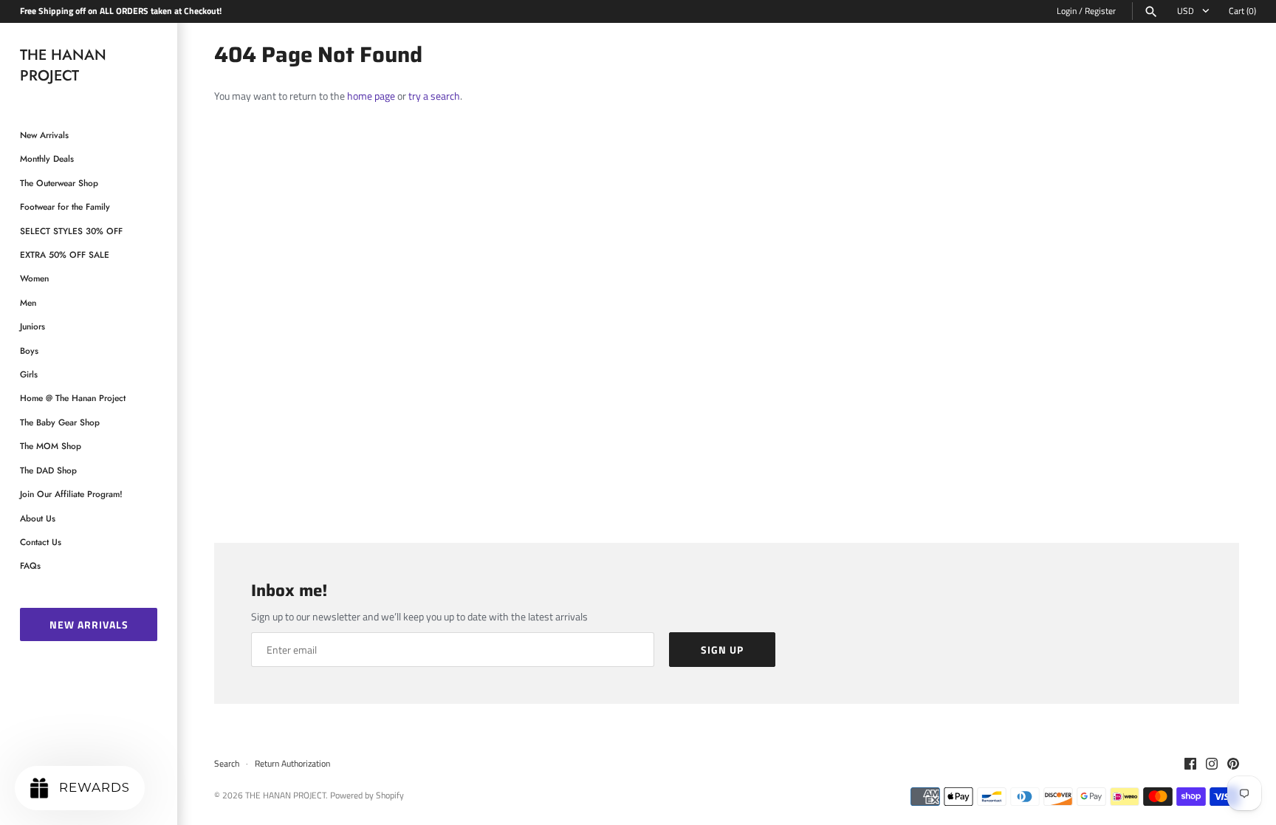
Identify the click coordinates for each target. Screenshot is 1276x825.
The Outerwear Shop (59, 183)
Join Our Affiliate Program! (71, 493)
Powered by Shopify (367, 795)
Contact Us (40, 541)
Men (28, 302)
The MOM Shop (50, 445)
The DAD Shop (48, 470)
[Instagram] (1212, 764)
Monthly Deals (47, 158)
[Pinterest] (1233, 764)
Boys (29, 350)
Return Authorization (292, 763)
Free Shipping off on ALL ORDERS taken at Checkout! (121, 11)
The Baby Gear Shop (60, 422)
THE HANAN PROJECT (285, 795)
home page (371, 95)
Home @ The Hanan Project (73, 397)
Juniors (32, 326)
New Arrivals (44, 135)
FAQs (30, 565)
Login (1067, 11)
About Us (37, 518)
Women (34, 278)
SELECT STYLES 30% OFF (71, 231)
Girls (29, 374)
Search (226, 763)
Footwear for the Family (65, 206)
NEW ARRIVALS (88, 624)
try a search (434, 95)
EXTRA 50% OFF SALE (64, 254)
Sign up (722, 649)
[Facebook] (1190, 764)
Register (1100, 11)
